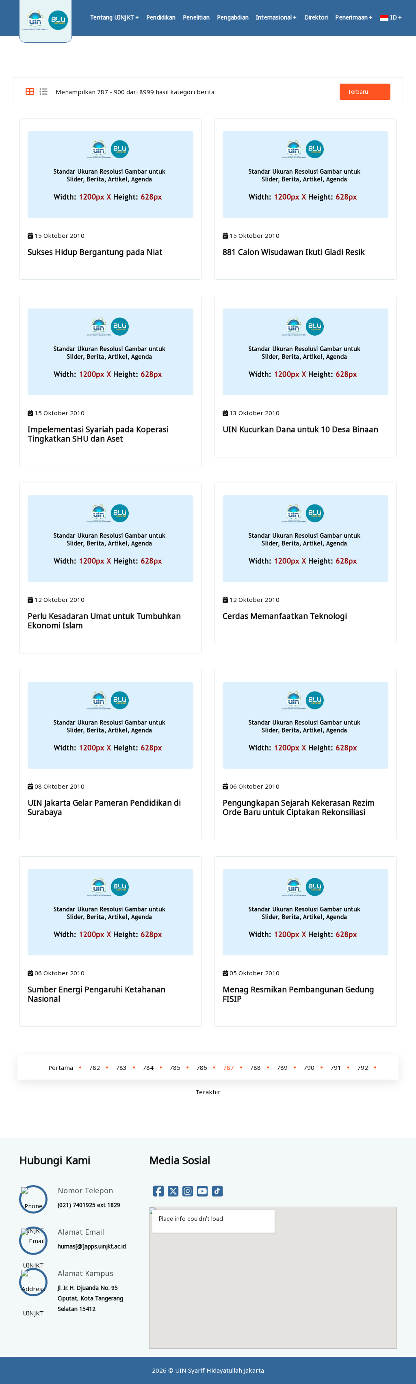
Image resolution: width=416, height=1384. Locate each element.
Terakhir (208, 1092)
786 (201, 1067)
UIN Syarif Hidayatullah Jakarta (219, 1370)
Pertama (60, 1067)
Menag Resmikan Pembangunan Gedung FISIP (298, 994)
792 (362, 1067)
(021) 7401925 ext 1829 (89, 1205)
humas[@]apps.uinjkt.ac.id (92, 1246)
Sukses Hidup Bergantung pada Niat (95, 252)
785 (174, 1067)
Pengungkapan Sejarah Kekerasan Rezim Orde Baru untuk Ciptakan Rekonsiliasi (299, 807)
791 (335, 1067)
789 (282, 1067)
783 (121, 1067)
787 (228, 1067)
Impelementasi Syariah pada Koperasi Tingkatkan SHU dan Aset (98, 434)
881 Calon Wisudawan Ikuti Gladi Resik (294, 252)
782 (94, 1067)
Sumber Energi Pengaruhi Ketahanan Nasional (96, 994)
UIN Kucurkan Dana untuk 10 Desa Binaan (300, 429)
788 (255, 1067)
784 (148, 1067)
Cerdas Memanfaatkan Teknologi (285, 616)
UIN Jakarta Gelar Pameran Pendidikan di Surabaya (104, 807)
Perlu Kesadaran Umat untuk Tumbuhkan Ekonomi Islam (104, 621)
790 (308, 1067)
